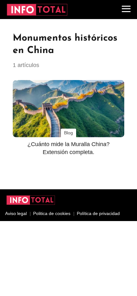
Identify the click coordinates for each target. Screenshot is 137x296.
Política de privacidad (98, 213)
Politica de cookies (51, 213)
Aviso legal (16, 213)
